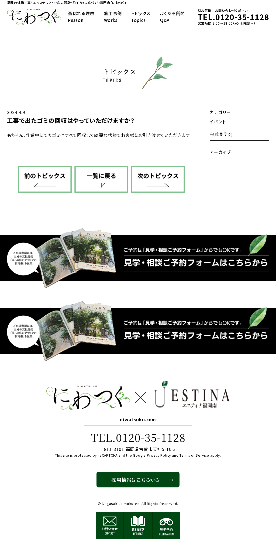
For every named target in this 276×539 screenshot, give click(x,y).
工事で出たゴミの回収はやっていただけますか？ (71, 120)
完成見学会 (221, 134)
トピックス (140, 16)
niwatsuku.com (138, 419)
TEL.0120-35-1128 (138, 437)
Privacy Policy (159, 455)
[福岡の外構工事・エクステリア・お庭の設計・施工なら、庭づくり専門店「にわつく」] (34, 17)
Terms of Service (194, 455)
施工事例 (113, 16)
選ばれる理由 (81, 16)
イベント (218, 121)
